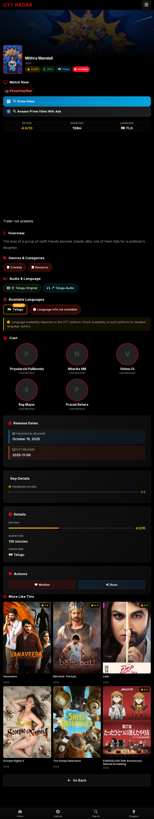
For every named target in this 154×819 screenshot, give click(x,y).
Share (114, 584)
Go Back (79, 780)
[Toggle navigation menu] (146, 5)
